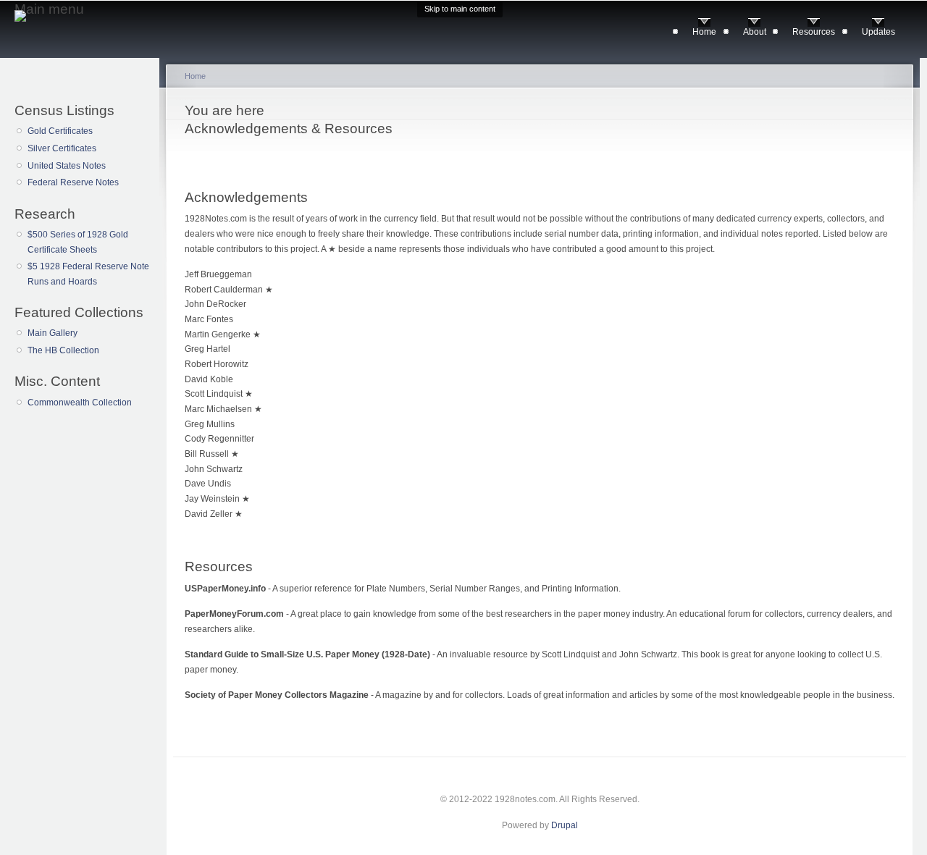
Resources (813, 32)
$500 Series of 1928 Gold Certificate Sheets (78, 242)
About (754, 32)
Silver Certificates (62, 148)
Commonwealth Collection (80, 402)
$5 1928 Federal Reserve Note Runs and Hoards (88, 274)
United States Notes (67, 166)
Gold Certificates (60, 131)
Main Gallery (52, 333)
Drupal (564, 825)
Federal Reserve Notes (73, 182)
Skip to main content (459, 8)
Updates (878, 32)
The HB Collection (63, 350)
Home (704, 32)
